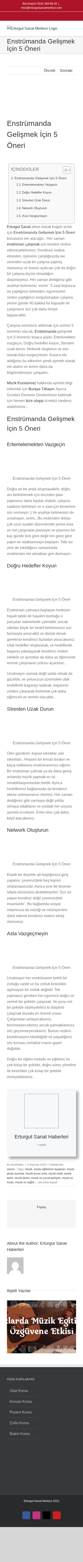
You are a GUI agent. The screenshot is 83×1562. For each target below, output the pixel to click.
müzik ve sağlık (24, 1182)
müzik (28, 1169)
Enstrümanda (46, 331)
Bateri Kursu (20, 1434)
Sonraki (66, 70)
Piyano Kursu (21, 1412)
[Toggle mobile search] (66, 28)
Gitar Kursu (19, 1391)
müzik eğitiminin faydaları (49, 1169)
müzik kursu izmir (36, 1173)
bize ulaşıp (35, 401)
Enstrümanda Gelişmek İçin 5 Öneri (40, 178)
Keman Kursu (21, 1401)
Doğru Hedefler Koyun (36, 192)
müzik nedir (55, 1173)
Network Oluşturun (34, 208)
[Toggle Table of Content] (64, 170)
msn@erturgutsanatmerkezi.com (41, 7)
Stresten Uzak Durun (36, 200)
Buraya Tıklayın (41, 389)
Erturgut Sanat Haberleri (41, 1137)
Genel (11, 1169)
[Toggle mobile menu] (74, 28)
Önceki (49, 70)
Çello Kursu (19, 1423)
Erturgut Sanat (18, 227)
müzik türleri (22, 1178)
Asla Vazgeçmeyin (34, 216)
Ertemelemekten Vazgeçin (39, 184)
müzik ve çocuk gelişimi (46, 1178)
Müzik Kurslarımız (21, 383)
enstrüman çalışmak (23, 244)
